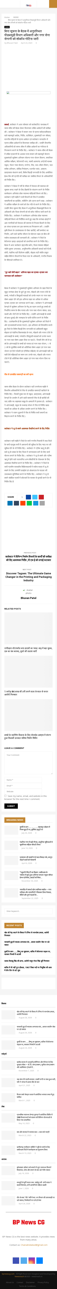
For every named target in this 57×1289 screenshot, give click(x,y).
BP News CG (29, 1222)
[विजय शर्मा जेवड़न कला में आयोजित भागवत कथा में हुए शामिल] (8, 1097)
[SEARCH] (50, 911)
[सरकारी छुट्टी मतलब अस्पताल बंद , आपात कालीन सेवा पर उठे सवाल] (8, 1030)
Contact (20, 1282)
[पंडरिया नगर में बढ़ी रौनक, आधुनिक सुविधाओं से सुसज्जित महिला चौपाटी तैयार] (11, 845)
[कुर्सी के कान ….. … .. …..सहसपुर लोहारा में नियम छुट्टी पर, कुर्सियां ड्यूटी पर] (11, 830)
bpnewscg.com (8, 1274)
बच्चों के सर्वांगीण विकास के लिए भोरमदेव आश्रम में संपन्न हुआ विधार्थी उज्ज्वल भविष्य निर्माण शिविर (27, 736)
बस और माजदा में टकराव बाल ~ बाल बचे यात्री (33, 1132)
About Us (10, 1282)
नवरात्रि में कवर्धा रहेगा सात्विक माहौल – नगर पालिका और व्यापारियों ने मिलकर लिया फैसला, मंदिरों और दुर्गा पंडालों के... (35, 892)
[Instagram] (31, 1260)
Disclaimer (30, 1282)
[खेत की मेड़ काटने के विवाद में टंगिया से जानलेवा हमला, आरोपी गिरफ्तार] (8, 1014)
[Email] (39, 1260)
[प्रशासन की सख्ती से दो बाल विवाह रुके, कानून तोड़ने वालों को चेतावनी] (11, 860)
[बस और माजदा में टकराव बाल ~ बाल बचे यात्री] (8, 1135)
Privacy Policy (43, 1282)
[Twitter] (24, 1260)
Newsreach (19, 1276)
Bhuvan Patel (12, 43)
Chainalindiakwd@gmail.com (34, 1245)
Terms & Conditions (27, 1286)
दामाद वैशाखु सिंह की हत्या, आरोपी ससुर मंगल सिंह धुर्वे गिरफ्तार (26, 960)
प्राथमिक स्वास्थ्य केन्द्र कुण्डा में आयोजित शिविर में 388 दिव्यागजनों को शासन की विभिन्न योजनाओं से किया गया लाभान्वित (34, 1117)
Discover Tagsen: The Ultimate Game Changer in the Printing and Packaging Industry (28, 577)
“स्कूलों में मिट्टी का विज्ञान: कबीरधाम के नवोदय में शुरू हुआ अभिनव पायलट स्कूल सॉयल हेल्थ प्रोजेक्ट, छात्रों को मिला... (36, 875)
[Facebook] (16, 1260)
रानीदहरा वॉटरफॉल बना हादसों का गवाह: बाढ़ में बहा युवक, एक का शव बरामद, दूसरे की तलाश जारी (28, 650)
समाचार (7, 27)
